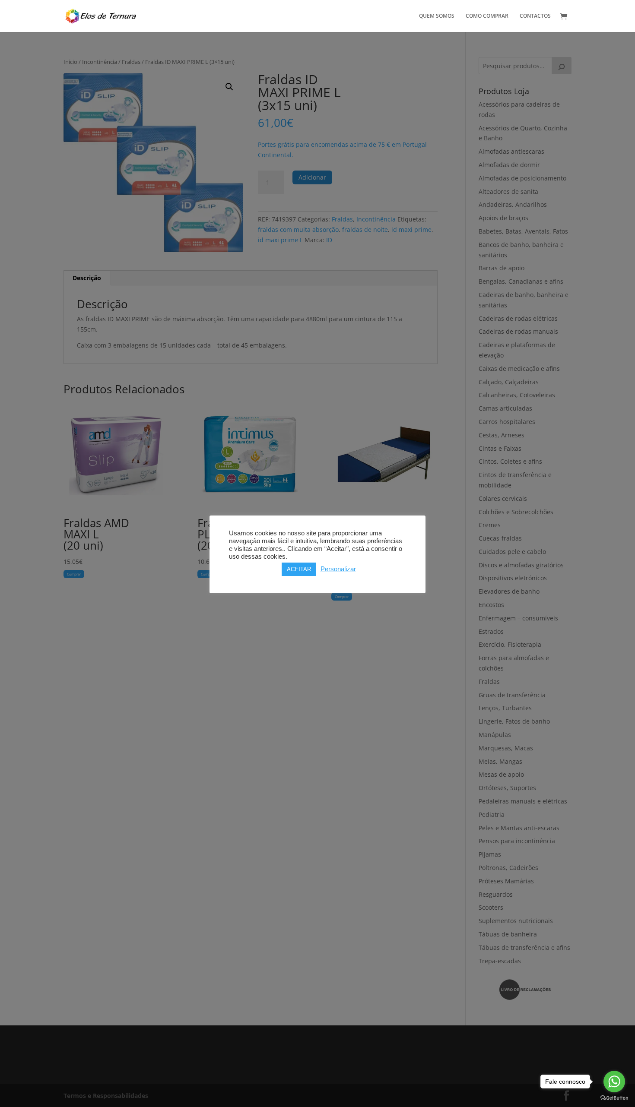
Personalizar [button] (338, 569)
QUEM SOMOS (436, 16)
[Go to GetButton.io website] (614, 1098)
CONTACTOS (535, 16)
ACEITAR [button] (299, 569)
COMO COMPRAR (487, 16)
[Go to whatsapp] (614, 1081)
